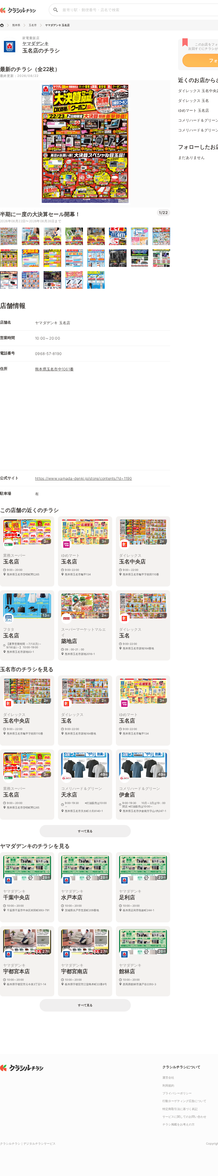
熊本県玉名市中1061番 (54, 369)
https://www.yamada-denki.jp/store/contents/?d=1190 (83, 478)
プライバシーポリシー (177, 1093)
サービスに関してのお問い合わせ (184, 1117)
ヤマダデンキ (35, 43)
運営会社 (168, 1077)
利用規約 (168, 1085)
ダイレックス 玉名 (193, 100)
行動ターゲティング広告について (184, 1101)
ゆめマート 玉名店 (193, 110)
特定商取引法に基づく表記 (180, 1109)
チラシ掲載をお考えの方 (178, 1124)
